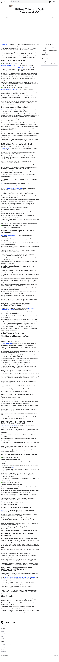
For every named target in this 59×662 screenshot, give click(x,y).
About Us (45, 50)
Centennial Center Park (7, 110)
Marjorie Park (4, 510)
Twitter (45, 63)
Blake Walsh (14, 5)
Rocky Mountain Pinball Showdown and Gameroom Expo (20, 577)
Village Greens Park (6, 343)
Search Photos (45, 54)
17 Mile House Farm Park (24, 68)
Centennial (4, 44)
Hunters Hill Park (5, 148)
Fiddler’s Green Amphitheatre (9, 425)
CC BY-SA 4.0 (15, 65)
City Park (14, 467)
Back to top (56, 655)
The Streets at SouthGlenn (8, 235)
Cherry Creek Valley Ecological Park (12, 188)
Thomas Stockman (6, 65)
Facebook (53, 63)
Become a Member (53, 50)
